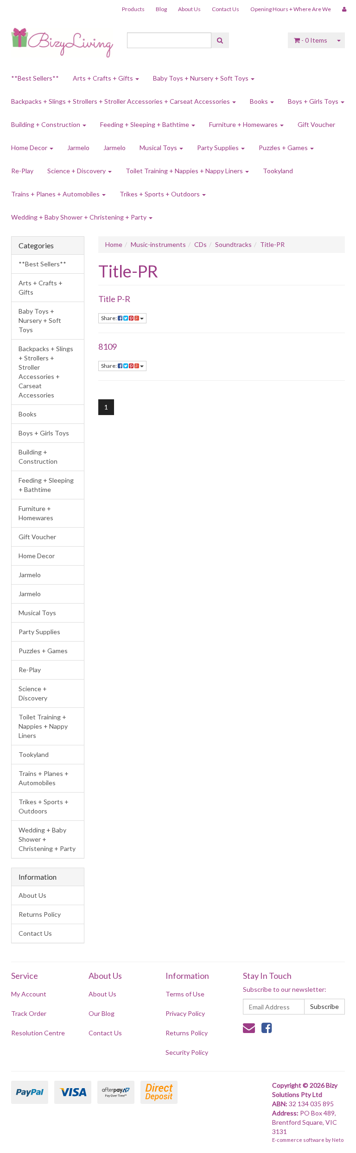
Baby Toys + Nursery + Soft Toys (201, 78)
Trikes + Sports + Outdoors (160, 194)
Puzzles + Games (284, 147)
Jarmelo (78, 147)
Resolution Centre (38, 1033)
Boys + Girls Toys (314, 101)
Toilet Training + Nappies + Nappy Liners (185, 171)
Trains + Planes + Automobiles (56, 194)
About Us (189, 9)
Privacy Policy (185, 1013)
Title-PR (272, 244)
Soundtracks (233, 244)
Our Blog (101, 1013)
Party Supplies (218, 147)
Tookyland (278, 171)
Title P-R (114, 299)
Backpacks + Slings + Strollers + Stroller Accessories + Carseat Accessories (121, 101)
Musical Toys (159, 147)
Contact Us (225, 9)
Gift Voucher (316, 124)
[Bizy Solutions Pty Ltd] (62, 40)
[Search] (220, 40)
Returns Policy (40, 914)
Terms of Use (184, 994)
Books (259, 101)
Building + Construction (46, 124)
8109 (107, 346)
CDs (200, 244)
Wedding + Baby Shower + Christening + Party (79, 217)
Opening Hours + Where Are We (290, 9)
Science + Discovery (77, 171)
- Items (314, 40)
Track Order (28, 1013)
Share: (109, 318)
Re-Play (22, 171)
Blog (161, 9)
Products (133, 9)
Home (113, 244)
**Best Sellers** (35, 78)
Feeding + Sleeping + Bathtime (145, 124)
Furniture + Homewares (244, 124)
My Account (28, 994)
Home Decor (30, 147)
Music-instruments (158, 244)
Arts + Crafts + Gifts (103, 78)
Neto (337, 1140)
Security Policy (186, 1052)
